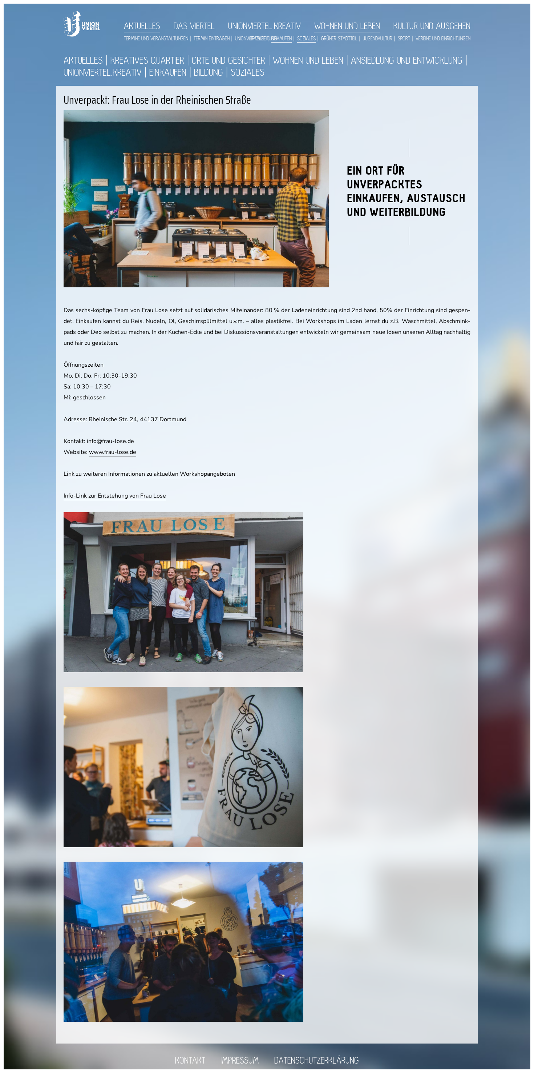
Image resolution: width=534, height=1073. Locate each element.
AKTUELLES (142, 26)
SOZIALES (306, 38)
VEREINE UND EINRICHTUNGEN (443, 38)
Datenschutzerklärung (316, 1060)
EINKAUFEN (281, 38)
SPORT (404, 38)
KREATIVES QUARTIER (147, 61)
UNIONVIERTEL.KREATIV (264, 26)
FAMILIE (258, 38)
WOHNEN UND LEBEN (347, 26)
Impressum (240, 1060)
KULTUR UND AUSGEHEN (431, 26)
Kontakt (190, 1060)
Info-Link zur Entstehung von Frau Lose (115, 496)
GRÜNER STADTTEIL (339, 38)
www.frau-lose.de (112, 452)
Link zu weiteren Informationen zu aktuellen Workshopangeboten (149, 474)
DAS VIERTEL (194, 26)
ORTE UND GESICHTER (228, 61)
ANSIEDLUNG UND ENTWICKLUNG (406, 61)
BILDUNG (208, 73)
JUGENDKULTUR (377, 38)
